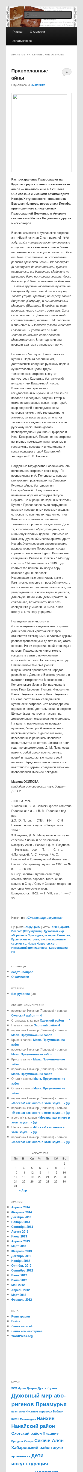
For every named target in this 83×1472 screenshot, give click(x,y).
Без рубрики (32, 927)
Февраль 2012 (21, 1299)
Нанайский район (33, 1425)
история (50, 935)
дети (37, 1455)
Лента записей (22, 1326)
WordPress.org (22, 1336)
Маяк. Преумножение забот (31, 1035)
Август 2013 (19, 1231)
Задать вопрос (22, 41)
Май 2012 (18, 1285)
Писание (51, 1433)
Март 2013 (18, 1246)
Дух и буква (47, 1388)
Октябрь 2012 (21, 1265)
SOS (14, 1388)
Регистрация (20, 1316)
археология (20, 1456)
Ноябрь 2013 (20, 1222)
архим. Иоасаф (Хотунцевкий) (40, 929)
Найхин (46, 1418)
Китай (15, 1419)
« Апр (23, 1190)
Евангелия (18, 1411)
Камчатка (63, 935)
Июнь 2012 (19, 1280)
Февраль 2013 (21, 1251)
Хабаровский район (31, 1447)
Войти (15, 1321)
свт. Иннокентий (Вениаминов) (33, 945)
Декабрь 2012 (21, 1256)
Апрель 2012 (20, 1290)
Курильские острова (25, 939)
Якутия (58, 1448)
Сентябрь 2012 (22, 1270)
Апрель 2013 (20, 1241)
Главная (17, 31)
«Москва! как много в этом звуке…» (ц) (40, 1103)
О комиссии (20, 976)
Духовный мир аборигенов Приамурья (37, 933)
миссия (46, 939)
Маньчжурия (28, 1419)
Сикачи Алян (49, 1440)
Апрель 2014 (20, 1207)
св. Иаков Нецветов (36, 943)
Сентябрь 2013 (22, 1226)
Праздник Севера (22, 1441)
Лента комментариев (26, 1331)
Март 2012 (18, 1294)
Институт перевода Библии (44, 1411)
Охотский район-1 (47, 1025)
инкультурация (29, 1463)
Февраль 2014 (21, 1212)
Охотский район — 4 (26, 1015)
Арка (22, 1388)
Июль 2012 (19, 1275)
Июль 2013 (19, 1236)
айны (55, 927)
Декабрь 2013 (21, 1217)
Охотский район (26, 1433)
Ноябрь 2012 (20, 1260)
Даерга (32, 1388)
